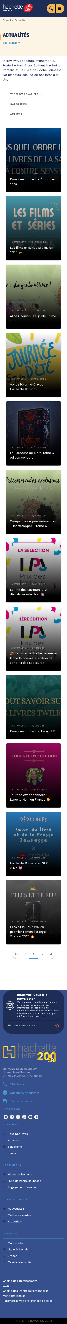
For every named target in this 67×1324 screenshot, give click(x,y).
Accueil (7, 20)
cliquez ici (39, 1016)
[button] (26, 94)
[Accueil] (18, 8)
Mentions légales (14, 1296)
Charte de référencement (20, 1281)
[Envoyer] (57, 1026)
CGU (6, 1286)
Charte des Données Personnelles (25, 1291)
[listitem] (6, 1117)
